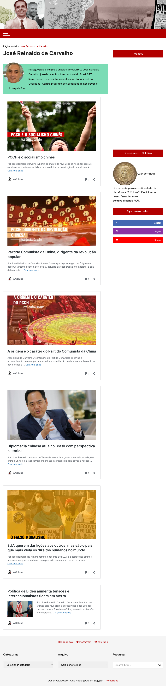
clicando (128, 200)
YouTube (102, 642)
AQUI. (137, 200)
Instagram (85, 642)
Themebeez (111, 680)
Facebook (67, 642)
